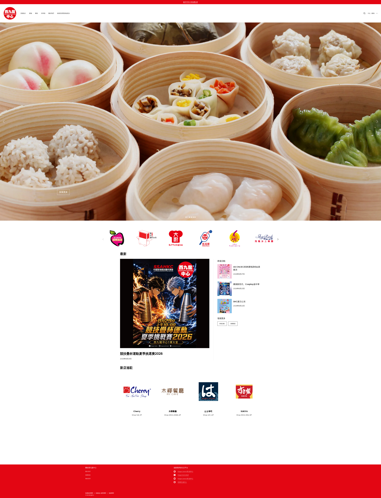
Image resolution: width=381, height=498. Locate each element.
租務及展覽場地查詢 (63, 13)
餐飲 (36, 13)
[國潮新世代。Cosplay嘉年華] (224, 289)
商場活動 (222, 323)
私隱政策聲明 (89, 493)
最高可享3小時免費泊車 (190, 2)
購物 (30, 13)
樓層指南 (87, 475)
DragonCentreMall (183, 475)
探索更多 (63, 192)
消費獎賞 (232, 323)
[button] (364, 13)
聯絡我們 (87, 478)
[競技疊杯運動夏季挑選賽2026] (164, 303)
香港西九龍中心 (182, 482)
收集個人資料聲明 (101, 493)
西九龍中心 (91, 495)
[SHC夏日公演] (224, 306)
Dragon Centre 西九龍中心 (185, 471)
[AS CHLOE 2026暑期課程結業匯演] (224, 271)
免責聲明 (111, 493)
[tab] (186, 217)
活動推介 (23, 13)
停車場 (43, 13)
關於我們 (51, 13)
